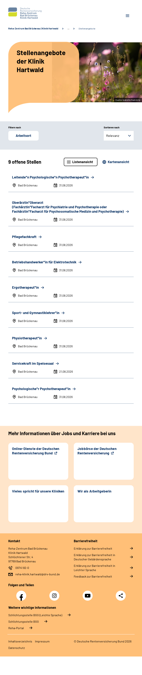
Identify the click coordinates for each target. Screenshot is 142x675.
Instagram (55, 593)
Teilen (121, 595)
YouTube (88, 593)
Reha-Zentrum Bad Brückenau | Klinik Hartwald (33, 28)
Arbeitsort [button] (23, 136)
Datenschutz (16, 647)
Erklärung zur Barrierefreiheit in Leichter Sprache (94, 568)
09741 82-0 (22, 567)
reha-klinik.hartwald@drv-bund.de (37, 574)
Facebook (22, 593)
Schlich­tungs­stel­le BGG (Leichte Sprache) (35, 615)
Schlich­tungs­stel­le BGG (23, 621)
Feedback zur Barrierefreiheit (93, 576)
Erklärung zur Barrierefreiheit (93, 548)
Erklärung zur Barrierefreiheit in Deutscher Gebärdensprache (94, 557)
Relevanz (112, 135)
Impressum (42, 641)
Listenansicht (82, 162)
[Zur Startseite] (38, 13)
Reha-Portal (16, 628)
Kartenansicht (118, 162)
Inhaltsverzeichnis (20, 641)
